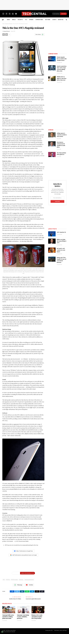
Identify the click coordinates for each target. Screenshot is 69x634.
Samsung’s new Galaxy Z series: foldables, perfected (23, 616)
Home (3, 23)
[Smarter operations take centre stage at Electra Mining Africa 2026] (52, 67)
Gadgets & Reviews (8, 23)
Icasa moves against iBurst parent (33, 598)
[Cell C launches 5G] (52, 233)
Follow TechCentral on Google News (24, 551)
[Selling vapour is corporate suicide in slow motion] (52, 134)
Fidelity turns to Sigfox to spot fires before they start (61, 78)
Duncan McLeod (7, 31)
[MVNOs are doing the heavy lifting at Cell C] (52, 241)
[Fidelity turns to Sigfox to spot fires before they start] (52, 78)
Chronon (13, 631)
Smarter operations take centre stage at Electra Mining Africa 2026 (61, 68)
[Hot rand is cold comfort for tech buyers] (52, 250)
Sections (47, 19)
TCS (26, 19)
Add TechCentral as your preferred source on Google (24, 555)
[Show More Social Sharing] (9, 34)
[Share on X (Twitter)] (3, 34)
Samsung (21, 579)
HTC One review (14, 579)
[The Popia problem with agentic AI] (52, 154)
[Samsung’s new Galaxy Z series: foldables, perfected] (23, 609)
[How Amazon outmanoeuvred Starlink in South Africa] (52, 143)
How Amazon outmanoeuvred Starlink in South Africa (61, 145)
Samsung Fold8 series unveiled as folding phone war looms (8, 616)
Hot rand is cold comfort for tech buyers (61, 250)
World (14, 19)
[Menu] (3, 19)
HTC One (8, 579)
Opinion (31, 19)
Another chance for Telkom (15, 598)
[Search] (66, 19)
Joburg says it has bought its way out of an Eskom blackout (61, 260)
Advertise (60, 19)
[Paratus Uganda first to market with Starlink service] (52, 58)
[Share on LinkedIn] (6, 34)
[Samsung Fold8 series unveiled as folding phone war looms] (8, 609)
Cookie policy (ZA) (49, 630)
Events (54, 19)
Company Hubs (39, 19)
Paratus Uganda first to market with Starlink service (62, 58)
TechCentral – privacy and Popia (60, 630)
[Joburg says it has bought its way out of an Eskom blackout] (52, 259)
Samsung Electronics (29, 579)
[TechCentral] (34, 13)
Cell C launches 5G (61, 232)
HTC (4, 579)
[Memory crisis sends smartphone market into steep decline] (38, 609)
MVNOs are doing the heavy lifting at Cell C (61, 241)
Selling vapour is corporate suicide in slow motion (62, 135)
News (8, 19)
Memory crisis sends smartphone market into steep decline (37, 616)
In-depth (20, 19)
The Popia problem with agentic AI (61, 153)
